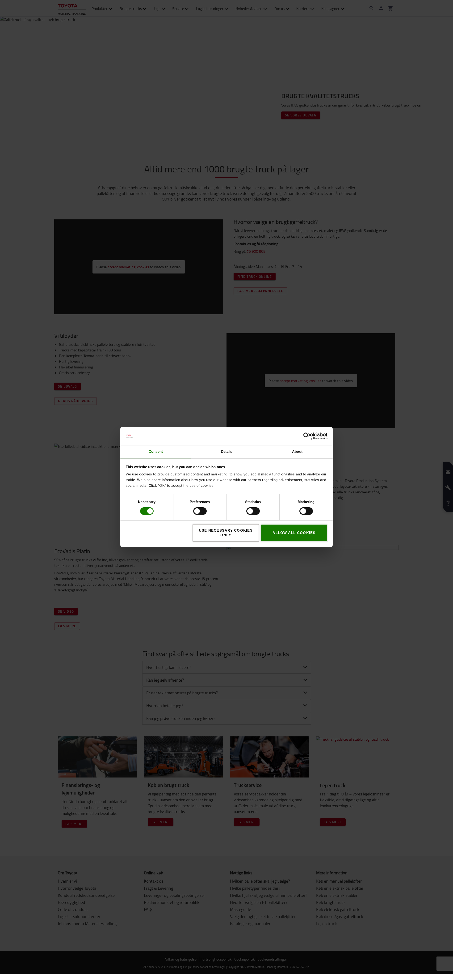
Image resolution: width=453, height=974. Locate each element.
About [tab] (297, 451)
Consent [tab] (156, 451)
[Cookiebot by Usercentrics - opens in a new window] (306, 436)
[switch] (193, 511)
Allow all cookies (294, 533)
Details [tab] (226, 451)
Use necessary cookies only (226, 532)
